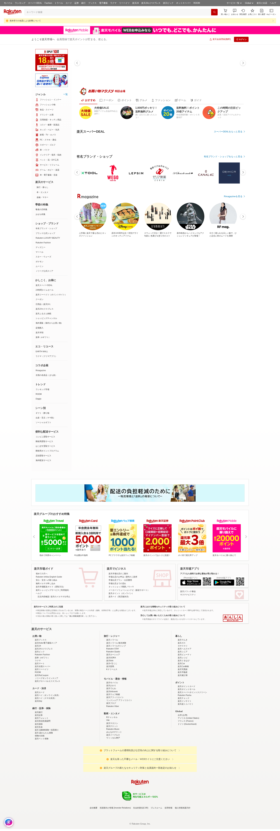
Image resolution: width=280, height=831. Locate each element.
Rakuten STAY (112, 689)
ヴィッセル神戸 (113, 778)
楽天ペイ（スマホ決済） (45, 738)
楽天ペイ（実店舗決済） (119, 608)
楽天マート (40, 703)
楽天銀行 (39, 752)
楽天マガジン (112, 763)
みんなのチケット (114, 772)
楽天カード (40, 732)
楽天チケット (112, 766)
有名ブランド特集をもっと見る (226, 385)
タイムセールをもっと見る (228, 335)
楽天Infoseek (112, 731)
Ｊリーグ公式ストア (44, 271)
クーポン (39, 299)
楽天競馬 (110, 706)
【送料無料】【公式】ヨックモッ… (104, 314)
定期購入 (39, 328)
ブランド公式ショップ (45, 233)
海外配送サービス (43, 460)
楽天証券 (39, 755)
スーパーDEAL (35, 3)
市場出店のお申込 (116, 588)
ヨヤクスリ (182, 686)
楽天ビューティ (184, 695)
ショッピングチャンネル (46, 318)
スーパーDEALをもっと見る (228, 131)
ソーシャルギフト (43, 422)
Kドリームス (111, 709)
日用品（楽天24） (44, 304)
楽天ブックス (41, 680)
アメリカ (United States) (188, 758)
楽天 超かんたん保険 (44, 773)
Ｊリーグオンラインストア (46, 718)
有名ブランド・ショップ (46, 228)
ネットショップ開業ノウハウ (121, 598)
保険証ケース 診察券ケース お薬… (123, 314)
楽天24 (135, 3)
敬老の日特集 (41, 209)
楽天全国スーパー (42, 706)
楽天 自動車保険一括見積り (47, 770)
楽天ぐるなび (183, 700)
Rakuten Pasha (184, 735)
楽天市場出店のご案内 (118, 585)
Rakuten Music (112, 769)
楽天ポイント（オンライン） (121, 605)
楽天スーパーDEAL (44, 285)
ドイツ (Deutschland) (187, 764)
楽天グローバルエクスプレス (47, 721)
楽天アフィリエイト (115, 737)
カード (69, 3)
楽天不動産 (182, 712)
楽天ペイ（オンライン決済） (47, 735)
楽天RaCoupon (41, 715)
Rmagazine (41, 370)
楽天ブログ (111, 743)
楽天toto (109, 700)
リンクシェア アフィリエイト (119, 740)
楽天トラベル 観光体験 (116, 683)
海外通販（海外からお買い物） (49, 323)
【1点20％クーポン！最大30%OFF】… (87, 314)
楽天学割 (39, 332)
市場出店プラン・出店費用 (120, 592)
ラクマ (113, 3)
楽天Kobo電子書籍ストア (46, 683)
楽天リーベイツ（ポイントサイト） (51, 295)
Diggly (38, 399)
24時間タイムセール (44, 290)
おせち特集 (40, 214)
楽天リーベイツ (41, 709)
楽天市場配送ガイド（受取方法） (50, 598)
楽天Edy (38, 741)
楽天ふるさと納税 (43, 313)
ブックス (92, 3)
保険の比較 (40, 776)
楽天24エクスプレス (150, 3)
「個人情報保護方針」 (76, 628)
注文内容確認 (43, 608)
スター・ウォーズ (43, 257)
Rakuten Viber (112, 746)
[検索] (214, 12)
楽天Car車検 (183, 706)
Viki (108, 760)
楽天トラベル (112, 680)
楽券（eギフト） (43, 337)
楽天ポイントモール (186, 729)
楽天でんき (182, 680)
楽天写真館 (182, 709)
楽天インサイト (184, 741)
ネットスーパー (183, 3)
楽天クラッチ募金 (188, 603)
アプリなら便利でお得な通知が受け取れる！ (199, 585)
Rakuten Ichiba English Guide (49, 588)
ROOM (196, 3)
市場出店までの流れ (117, 595)
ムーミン (39, 266)
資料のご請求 (131, 588)
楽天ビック (168, 3)
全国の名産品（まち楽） (46, 375)
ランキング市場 (42, 389)
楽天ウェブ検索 (113, 734)
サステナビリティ (188, 606)
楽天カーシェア (113, 695)
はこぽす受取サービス (45, 446)
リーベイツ (124, 3)
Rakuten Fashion (43, 243)
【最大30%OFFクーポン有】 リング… (141, 314)
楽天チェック (183, 738)
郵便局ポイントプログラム (47, 451)
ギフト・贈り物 (42, 413)
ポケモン (39, 261)
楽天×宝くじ (111, 703)
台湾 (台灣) (182, 755)
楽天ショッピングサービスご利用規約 (52, 602)
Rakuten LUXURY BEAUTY (48, 238)
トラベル (59, 3)
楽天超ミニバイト (185, 744)
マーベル (39, 252)
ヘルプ (273, 3)
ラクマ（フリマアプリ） (46, 356)
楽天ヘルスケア (184, 689)
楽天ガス (182, 683)
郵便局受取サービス (44, 441)
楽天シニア (182, 692)
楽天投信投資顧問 (42, 761)
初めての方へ (41, 585)
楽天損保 (39, 764)
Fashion (48, 3)
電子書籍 (103, 3)
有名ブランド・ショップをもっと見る (223, 245)
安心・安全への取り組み (46, 592)
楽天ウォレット (41, 758)
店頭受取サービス (43, 456)
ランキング (20, 3)
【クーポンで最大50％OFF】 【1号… (231, 314)
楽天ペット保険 (41, 779)
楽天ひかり (111, 726)
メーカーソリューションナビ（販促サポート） (129, 602)
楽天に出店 (262, 3)
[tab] (88, 100)
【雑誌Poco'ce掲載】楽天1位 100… (196, 314)
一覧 (65, 94)
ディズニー (40, 247)
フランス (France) (185, 761)
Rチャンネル (111, 757)
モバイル (8, 3)
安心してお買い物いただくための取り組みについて (162, 627)
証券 (77, 3)
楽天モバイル (112, 722)
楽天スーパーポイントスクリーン (192, 732)
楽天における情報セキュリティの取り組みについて (162, 618)
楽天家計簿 (182, 715)
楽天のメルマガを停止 (60, 608)
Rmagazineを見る (233, 427)
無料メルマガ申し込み (45, 595)
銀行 (83, 3)
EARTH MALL (42, 351)
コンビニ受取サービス (45, 437)
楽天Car (181, 703)
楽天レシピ (182, 698)
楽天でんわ (111, 728)
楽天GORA (111, 698)
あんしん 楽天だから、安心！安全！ (233, 630)
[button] (234, 12)
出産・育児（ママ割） (45, 418)
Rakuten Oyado (113, 692)
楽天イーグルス (113, 775)
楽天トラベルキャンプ (116, 686)
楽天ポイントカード (186, 726)
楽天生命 (39, 767)
